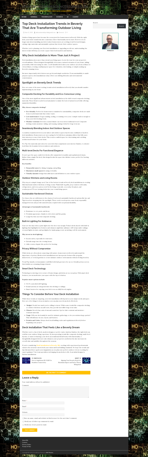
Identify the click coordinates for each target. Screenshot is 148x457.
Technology (47, 17)
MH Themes (49, 452)
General (34, 17)
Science (59, 17)
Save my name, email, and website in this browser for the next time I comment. (50, 418)
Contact (24, 442)
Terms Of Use (26, 446)
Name (24, 400)
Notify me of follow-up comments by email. (39, 421)
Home (24, 17)
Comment (25, 385)
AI (67, 17)
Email (24, 406)
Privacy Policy (26, 444)
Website (25, 412)
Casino (75, 17)
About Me (25, 440)
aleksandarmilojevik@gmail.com (45, 32)
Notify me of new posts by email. (36, 425)
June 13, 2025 (29, 32)
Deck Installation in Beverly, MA (48, 345)
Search (95, 23)
